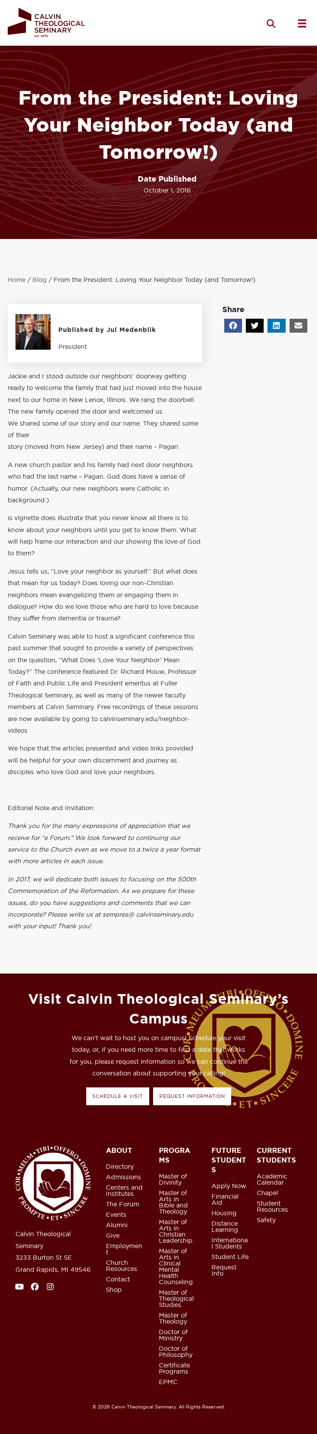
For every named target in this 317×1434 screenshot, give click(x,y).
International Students (229, 1243)
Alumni (117, 1225)
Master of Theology (173, 1318)
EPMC (168, 1382)
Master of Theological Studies (176, 1299)
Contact (118, 1279)
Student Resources (272, 1206)
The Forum (122, 1204)
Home (17, 279)
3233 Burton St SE (43, 1257)
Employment (124, 1249)
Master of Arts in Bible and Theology (173, 1202)
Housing (224, 1213)
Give (112, 1235)
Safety (266, 1220)
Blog (39, 279)
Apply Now (228, 1186)
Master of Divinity (173, 1179)
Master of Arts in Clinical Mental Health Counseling (176, 1267)
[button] (271, 23)
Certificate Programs (174, 1368)
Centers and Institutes (124, 1190)
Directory (120, 1166)
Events (116, 1214)
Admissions (123, 1177)
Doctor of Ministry (173, 1335)
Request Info (224, 1270)
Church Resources (121, 1266)
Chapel (267, 1193)
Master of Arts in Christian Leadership (176, 1231)
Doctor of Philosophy (176, 1351)
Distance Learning (224, 1226)
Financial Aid (225, 1199)
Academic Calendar (272, 1179)
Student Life (230, 1257)
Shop (114, 1289)
